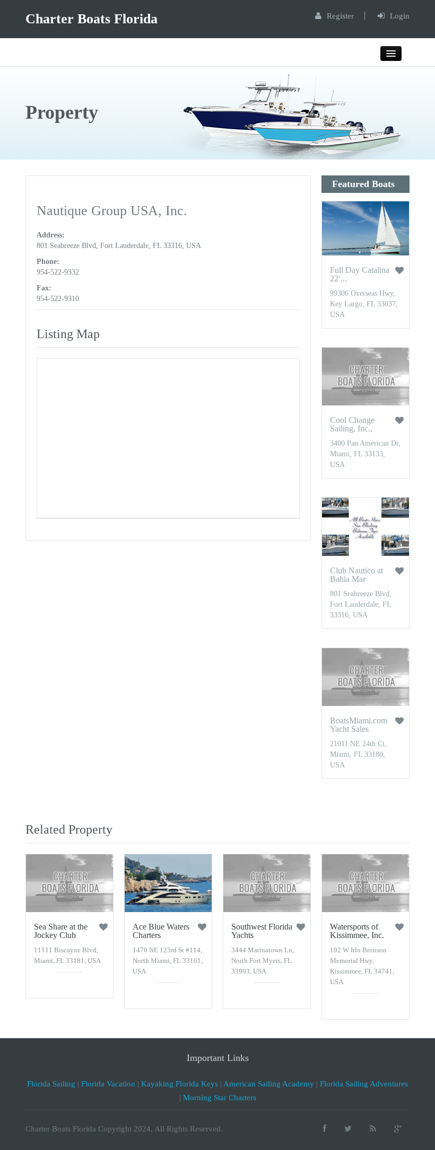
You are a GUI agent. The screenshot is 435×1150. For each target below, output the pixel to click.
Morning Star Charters (219, 1097)
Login (400, 16)
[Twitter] (348, 1129)
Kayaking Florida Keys (179, 1084)
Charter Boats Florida (91, 18)
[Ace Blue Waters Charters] (168, 883)
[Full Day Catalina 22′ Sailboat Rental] (365, 228)
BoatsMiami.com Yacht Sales (358, 724)
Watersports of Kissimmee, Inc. (357, 931)
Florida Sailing (51, 1084)
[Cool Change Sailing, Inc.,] (365, 376)
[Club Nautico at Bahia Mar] (365, 526)
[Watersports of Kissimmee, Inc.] (365, 883)
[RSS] (373, 1129)
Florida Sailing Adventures (364, 1084)
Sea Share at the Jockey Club (61, 931)
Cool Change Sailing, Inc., (352, 424)
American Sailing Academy (268, 1084)
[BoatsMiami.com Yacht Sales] (365, 676)
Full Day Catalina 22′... (359, 274)
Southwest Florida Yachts (261, 931)
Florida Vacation (108, 1084)
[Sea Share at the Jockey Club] (69, 883)
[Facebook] (324, 1129)
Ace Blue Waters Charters (161, 931)
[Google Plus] (398, 1129)
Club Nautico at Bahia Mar (356, 574)
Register (340, 16)
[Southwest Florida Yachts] (266, 883)
